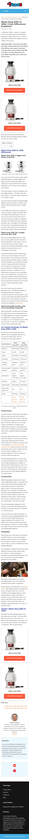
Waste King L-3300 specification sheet (16, 708)
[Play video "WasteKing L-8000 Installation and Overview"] (14, 569)
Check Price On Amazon (14, 90)
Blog (4, 797)
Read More (14, 734)
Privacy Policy (7, 789)
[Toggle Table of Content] (10, 146)
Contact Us (6, 795)
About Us (5, 792)
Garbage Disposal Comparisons (13, 17)
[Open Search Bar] (25, 11)
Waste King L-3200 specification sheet (16, 706)
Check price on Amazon (14, 399)
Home (2, 17)
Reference (19, 303)
